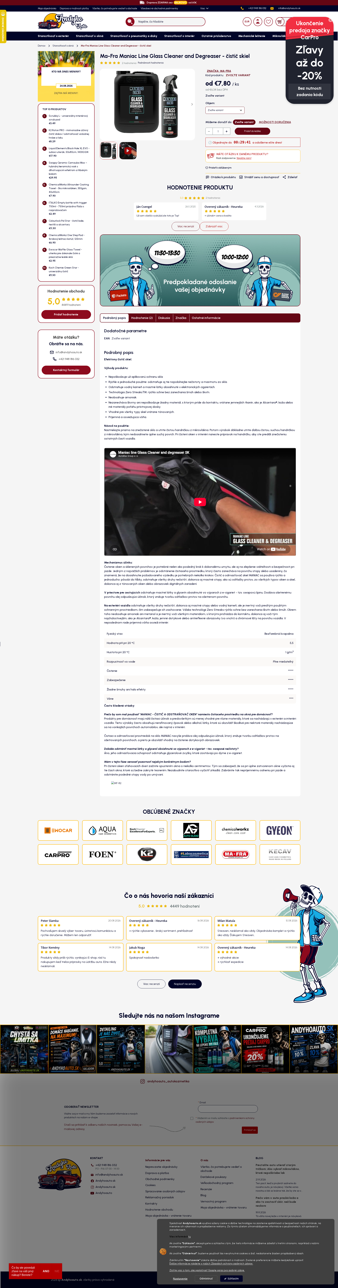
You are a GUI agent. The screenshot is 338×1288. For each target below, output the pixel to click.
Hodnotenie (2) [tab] (142, 318)
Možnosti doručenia (275, 122)
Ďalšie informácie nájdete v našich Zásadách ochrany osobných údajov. (211, 1263)
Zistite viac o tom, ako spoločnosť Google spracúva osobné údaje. (207, 1270)
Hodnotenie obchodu (159, 1209)
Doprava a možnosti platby (74, 8)
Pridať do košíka (252, 131)
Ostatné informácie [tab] (206, 318)
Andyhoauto (103, 1193)
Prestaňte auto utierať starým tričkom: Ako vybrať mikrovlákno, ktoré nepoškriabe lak (278, 1169)
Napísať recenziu (185, 984)
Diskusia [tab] (164, 318)
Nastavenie (180, 1278)
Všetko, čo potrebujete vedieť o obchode (114, 8)
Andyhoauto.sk (105, 1180)
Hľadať (130, 21)
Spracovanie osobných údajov (165, 1191)
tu (189, 1236)
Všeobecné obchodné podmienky (159, 8)
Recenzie (206, 1189)
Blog (203, 1195)
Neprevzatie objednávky (161, 1166)
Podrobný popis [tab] (114, 318)
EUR (247, 21)
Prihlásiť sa (250, 1130)
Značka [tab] (180, 318)
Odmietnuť (206, 1278)
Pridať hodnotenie (66, 314)
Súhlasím (233, 1278)
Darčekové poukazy (213, 1177)
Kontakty (151, 1203)
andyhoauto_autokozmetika (168, 1081)
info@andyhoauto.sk (109, 1174)
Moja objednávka (47, 8)
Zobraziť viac (214, 226)
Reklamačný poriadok (159, 1197)
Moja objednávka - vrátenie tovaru (168, 1215)
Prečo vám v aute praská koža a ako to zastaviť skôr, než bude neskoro (277, 1202)
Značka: (219, 71)
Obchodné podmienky (160, 1179)
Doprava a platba (157, 1173)
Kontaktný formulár (66, 370)
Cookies (150, 1185)
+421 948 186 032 (107, 1166)
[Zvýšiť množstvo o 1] (226, 131)
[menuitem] (53, 36)
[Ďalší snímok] (192, 104)
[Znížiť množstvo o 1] (209, 131)
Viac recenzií (185, 226)
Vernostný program (213, 1201)
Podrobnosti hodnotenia (151, 62)
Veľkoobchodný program (216, 1183)
